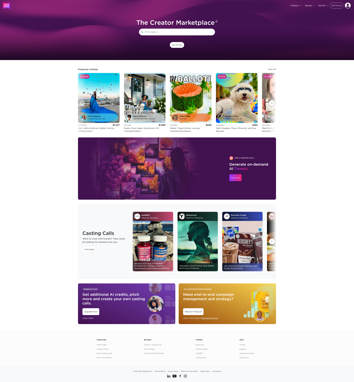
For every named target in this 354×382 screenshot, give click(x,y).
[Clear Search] (213, 32)
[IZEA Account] (347, 5)
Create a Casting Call (152, 345)
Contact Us (244, 358)
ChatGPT (199, 353)
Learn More (87, 318)
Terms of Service (160, 371)
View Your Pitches (104, 358)
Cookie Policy (205, 371)
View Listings (149, 349)
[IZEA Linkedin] (168, 376)
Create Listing (102, 349)
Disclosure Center (247, 353)
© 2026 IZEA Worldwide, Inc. (143, 371)
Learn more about (200, 318)
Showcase (200, 345)
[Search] (142, 32)
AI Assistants (201, 358)
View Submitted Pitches (154, 353)
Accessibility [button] (216, 371)
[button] (336, 5)
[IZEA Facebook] (180, 376)
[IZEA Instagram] (185, 376)
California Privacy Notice (189, 371)
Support (243, 349)
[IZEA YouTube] (174, 376)
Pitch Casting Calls (104, 353)
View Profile (101, 345)
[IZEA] (6, 5)
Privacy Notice (173, 371)
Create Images (202, 349)
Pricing (242, 345)
